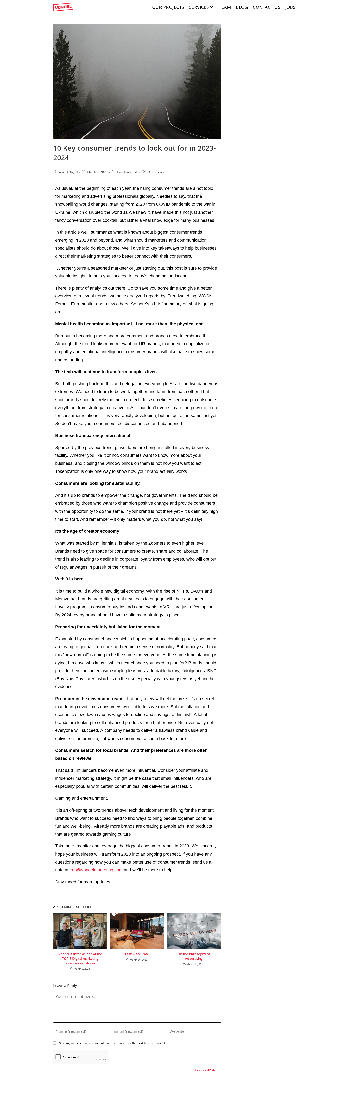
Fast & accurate (137, 954)
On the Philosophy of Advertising (194, 956)
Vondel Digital (68, 172)
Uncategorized (127, 172)
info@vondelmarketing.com (96, 869)
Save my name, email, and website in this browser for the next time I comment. (112, 1043)
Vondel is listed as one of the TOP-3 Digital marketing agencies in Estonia (80, 958)
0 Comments (155, 172)
